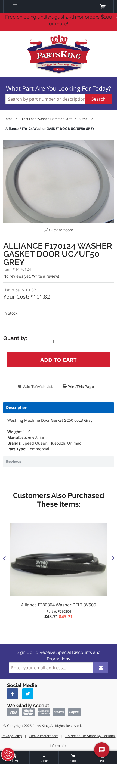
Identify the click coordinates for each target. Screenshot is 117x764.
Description (16, 407)
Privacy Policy (12, 736)
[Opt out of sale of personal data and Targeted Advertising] (8, 754)
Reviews (13, 461)
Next (112, 558)
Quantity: (16, 338)
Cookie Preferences (44, 736)
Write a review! (45, 276)
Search (98, 99)
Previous (4, 558)
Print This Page (80, 386)
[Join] (100, 667)
